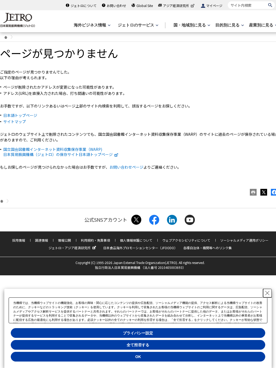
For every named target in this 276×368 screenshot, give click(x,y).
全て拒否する (138, 345)
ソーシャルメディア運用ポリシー (244, 240)
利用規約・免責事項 (95, 240)
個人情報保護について (136, 240)
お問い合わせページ (126, 167)
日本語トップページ (20, 115)
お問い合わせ (116, 5)
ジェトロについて (83, 5)
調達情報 (41, 240)
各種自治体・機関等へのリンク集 (207, 247)
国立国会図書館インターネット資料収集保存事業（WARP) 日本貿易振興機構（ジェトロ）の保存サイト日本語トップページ (58, 152)
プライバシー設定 (138, 333)
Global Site (144, 5)
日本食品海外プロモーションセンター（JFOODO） (140, 247)
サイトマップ (14, 121)
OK (138, 357)
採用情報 (18, 240)
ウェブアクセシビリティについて (186, 240)
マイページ (214, 5)
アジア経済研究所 (176, 5)
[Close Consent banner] (267, 293)
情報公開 (64, 240)
